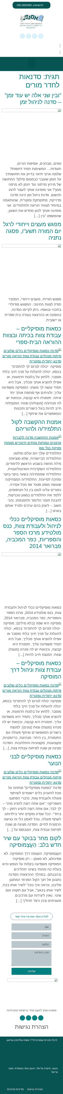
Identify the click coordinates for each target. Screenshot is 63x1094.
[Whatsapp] (40, 36)
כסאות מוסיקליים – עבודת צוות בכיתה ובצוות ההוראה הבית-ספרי (32, 335)
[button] (31, 63)
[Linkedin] (28, 36)
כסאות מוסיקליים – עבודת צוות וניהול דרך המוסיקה (35, 670)
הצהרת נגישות (31, 1027)
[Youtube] (22, 36)
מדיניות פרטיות (15, 1089)
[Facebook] (34, 36)
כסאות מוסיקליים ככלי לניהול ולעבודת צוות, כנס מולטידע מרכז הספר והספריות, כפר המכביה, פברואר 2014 (32, 532)
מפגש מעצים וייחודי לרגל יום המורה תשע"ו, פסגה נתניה (32, 231)
